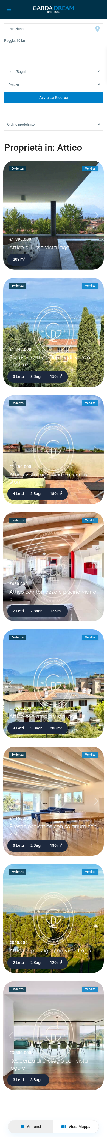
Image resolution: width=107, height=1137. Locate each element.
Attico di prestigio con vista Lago (50, 950)
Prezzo (14, 85)
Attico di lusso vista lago (39, 247)
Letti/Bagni (17, 72)
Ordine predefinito (21, 124)
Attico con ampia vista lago (43, 716)
